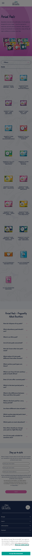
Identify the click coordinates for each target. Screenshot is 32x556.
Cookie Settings (16, 549)
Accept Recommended (16, 553)
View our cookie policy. (22, 545)
